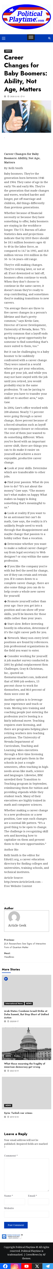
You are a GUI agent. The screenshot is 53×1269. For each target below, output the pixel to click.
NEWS (8, 51)
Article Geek (17, 925)
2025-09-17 (14, 1021)
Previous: (25, 943)
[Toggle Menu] (31, 37)
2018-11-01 (15, 96)
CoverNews (32, 1254)
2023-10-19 (14, 1071)
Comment (11, 1155)
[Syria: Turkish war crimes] (26, 1093)
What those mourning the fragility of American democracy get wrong (24, 1065)
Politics (17, 1056)
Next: (9, 955)
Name (8, 1195)
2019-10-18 (14, 1117)
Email (32, 1195)
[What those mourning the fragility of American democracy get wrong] (26, 1043)
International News (14, 1003)
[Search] (49, 38)
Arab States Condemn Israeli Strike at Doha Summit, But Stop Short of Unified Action (26, 1014)
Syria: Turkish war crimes (18, 1113)
